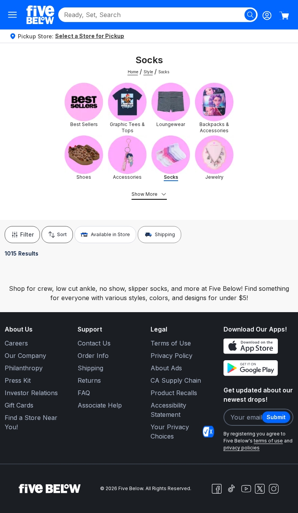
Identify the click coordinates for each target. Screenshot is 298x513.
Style (148, 71)
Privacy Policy (171, 355)
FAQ (84, 393)
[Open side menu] (12, 14)
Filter (27, 234)
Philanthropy (24, 368)
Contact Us (94, 343)
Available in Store (110, 234)
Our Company (25, 355)
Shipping (165, 234)
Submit (276, 417)
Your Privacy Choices (170, 431)
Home (133, 71)
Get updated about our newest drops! (258, 394)
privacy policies (242, 448)
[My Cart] (284, 15)
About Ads (166, 368)
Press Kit (18, 380)
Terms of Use (171, 343)
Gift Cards (19, 405)
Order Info (93, 355)
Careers (16, 343)
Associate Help (100, 405)
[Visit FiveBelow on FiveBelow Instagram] (273, 488)
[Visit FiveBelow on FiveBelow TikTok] (231, 488)
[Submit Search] (250, 15)
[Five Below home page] (40, 14)
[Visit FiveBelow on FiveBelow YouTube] (246, 488)
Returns (89, 380)
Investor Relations (31, 393)
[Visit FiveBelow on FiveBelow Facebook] (216, 488)
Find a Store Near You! (31, 422)
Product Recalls (174, 393)
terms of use (268, 441)
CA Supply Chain (176, 380)
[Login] (267, 15)
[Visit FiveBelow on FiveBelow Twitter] (260, 489)
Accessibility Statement (168, 409)
